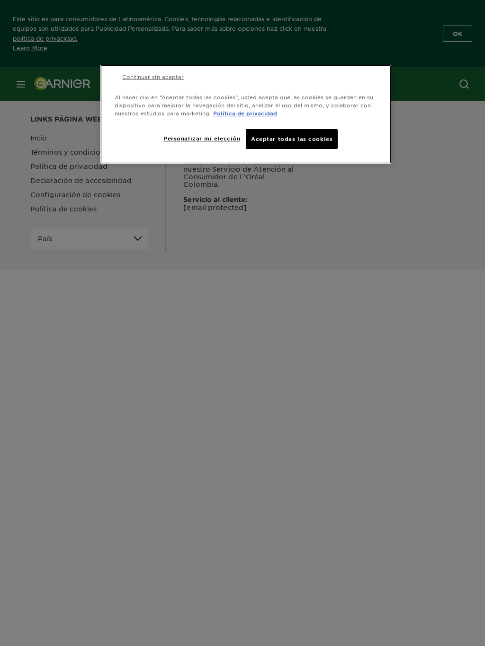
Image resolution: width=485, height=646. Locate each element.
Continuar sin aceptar (153, 76)
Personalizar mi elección (202, 138)
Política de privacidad (245, 113)
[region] (245, 114)
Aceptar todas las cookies (291, 138)
